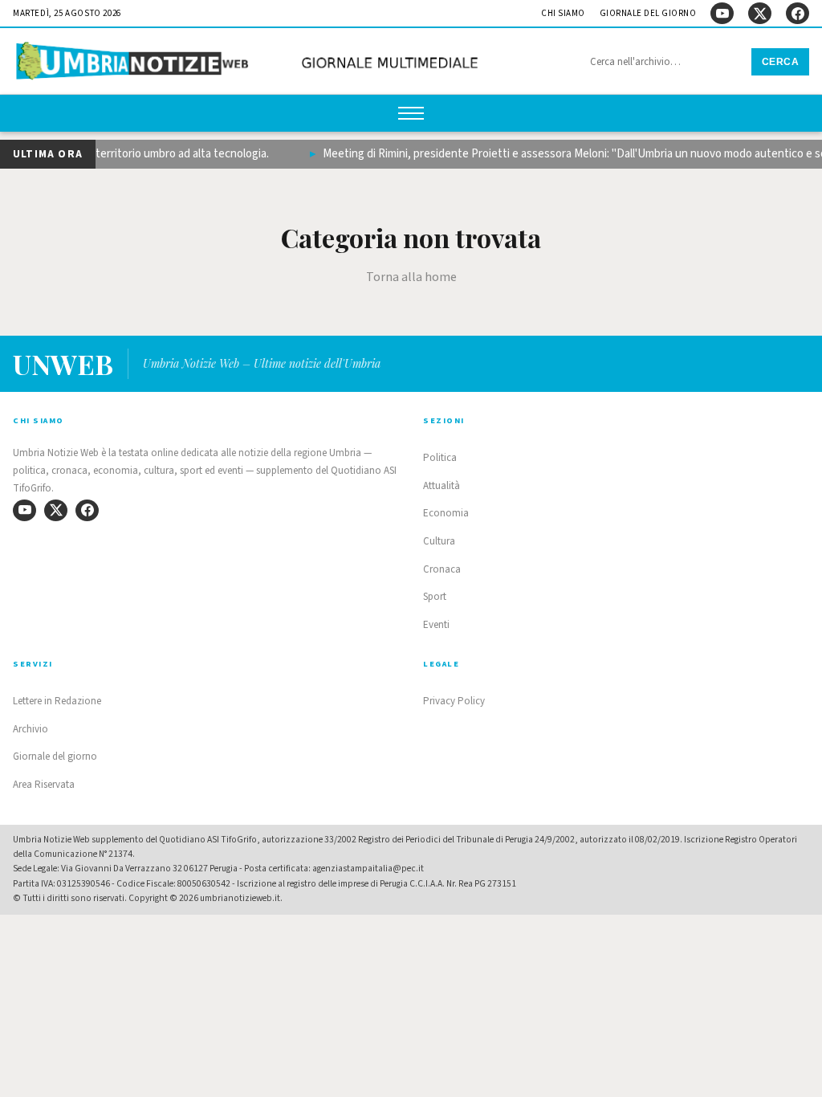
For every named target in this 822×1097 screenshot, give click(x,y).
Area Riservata (44, 784)
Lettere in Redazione (57, 701)
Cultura (439, 541)
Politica (440, 458)
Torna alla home (411, 277)
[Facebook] (797, 13)
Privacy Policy (454, 701)
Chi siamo (563, 13)
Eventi (436, 625)
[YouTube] (722, 13)
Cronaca (442, 569)
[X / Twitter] (759, 13)
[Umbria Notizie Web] (249, 63)
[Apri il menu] (411, 113)
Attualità (441, 486)
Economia (446, 513)
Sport (434, 596)
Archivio (30, 729)
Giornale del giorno (648, 13)
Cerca (781, 61)
